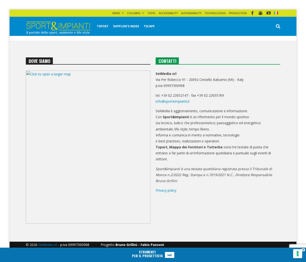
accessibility (168, 13)
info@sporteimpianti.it (173, 101)
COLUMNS (133, 13)
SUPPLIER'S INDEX (126, 26)
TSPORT (103, 26)
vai (169, 255)
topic (152, 13)
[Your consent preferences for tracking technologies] (297, 253)
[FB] (252, 13)
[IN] (260, 13)
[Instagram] (268, 13)
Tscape (149, 26)
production (238, 13)
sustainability (191, 13)
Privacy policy (166, 190)
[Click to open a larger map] (88, 147)
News (116, 13)
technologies (215, 13)
